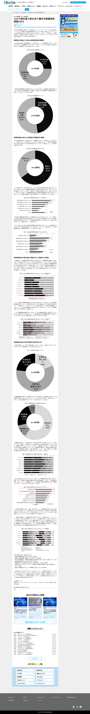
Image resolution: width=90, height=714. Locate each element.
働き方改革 (23, 12)
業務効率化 (40, 670)
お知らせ (24, 697)
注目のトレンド (17, 12)
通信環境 (19, 670)
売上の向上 (40, 677)
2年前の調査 (47, 45)
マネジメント (40, 680)
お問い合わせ (25, 700)
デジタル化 (21, 24)
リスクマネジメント (17, 616)
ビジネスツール (41, 683)
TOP (13, 12)
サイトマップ (40, 700)
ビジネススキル (21, 683)
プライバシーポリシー (56, 697)
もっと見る (34, 658)
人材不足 (19, 673)
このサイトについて (41, 697)
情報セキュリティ (41, 673)
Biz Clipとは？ (65, 2)
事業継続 (19, 677)
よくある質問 (10, 700)
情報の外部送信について (72, 697)
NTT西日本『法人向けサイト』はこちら (78, 2)
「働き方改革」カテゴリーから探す (35, 622)
